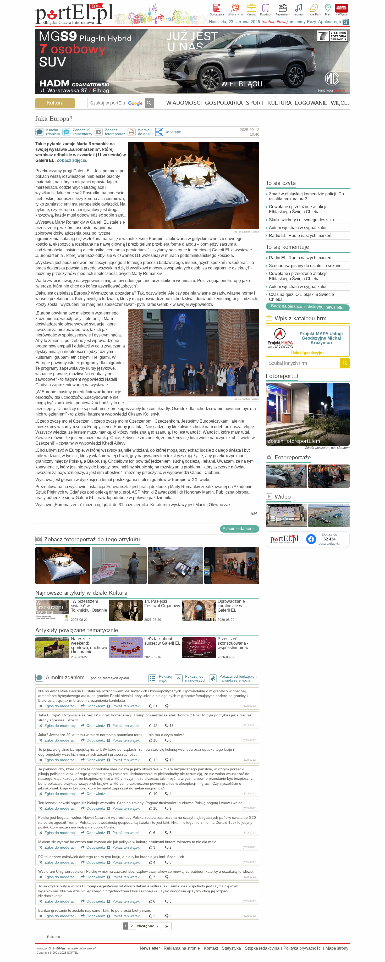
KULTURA (279, 103)
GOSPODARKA (224, 103)
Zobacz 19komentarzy (82, 132)
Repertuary (283, 15)
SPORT (255, 103)
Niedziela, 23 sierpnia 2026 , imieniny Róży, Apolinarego (275, 22)
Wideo (283, 497)
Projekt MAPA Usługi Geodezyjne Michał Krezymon (321, 338)
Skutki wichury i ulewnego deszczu (301, 220)
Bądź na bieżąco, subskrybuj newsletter (307, 306)
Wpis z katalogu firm (301, 319)
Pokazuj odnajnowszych (195, 678)
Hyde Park (314, 15)
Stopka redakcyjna (262, 948)
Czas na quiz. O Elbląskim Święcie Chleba (301, 297)
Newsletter (150, 948)
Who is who (235, 15)
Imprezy (299, 15)
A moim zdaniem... (240, 528)
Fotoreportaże (293, 458)
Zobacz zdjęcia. (72, 160)
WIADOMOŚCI (184, 103)
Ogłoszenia (217, 15)
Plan (328, 15)
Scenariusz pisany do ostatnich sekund (305, 265)
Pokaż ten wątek (125, 706)
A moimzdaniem (53, 132)
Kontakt (211, 948)
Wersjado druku (145, 132)
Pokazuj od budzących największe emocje (238, 678)
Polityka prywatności (302, 948)
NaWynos (341, 8)
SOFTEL (72, 952)
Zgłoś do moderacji (59, 706)
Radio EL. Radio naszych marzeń (300, 235)
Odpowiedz (95, 706)
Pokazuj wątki (165, 678)
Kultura (55, 103)
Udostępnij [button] (174, 131)
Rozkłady (266, 15)
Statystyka (231, 948)
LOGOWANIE (311, 103)
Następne (145, 926)
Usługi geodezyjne (307, 353)
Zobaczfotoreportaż (115, 132)
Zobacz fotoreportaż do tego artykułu (92, 540)
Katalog (251, 15)
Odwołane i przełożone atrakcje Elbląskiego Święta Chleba (298, 209)
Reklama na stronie (182, 948)
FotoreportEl (282, 376)
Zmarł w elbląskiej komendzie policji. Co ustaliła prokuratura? (306, 196)
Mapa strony (337, 948)
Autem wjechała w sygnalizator (298, 227)
